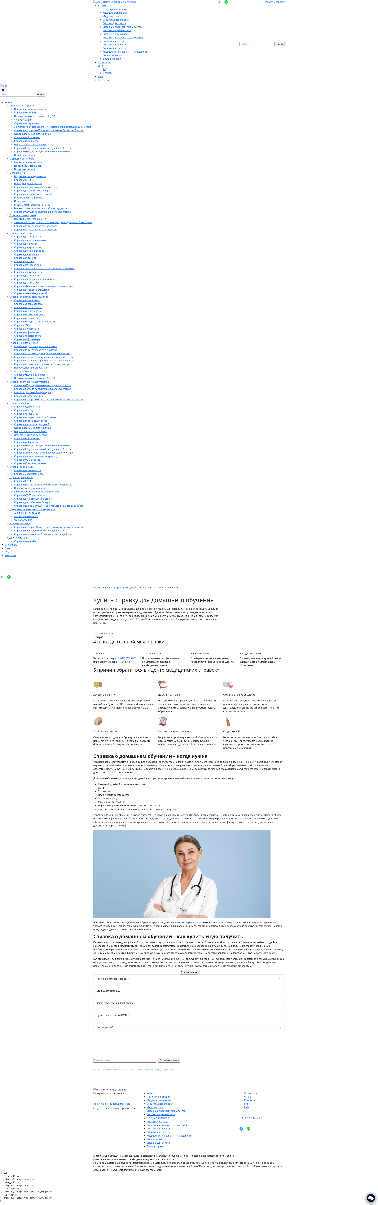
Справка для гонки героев (29, 250)
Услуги (102, 5)
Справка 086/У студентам (28, 396)
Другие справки (112, 58)
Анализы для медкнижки (28, 162)
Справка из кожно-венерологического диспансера (43, 357)
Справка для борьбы (26, 243)
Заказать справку (275, 2)
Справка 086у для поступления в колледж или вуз (42, 151)
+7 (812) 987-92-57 (126, 658)
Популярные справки (115, 9)
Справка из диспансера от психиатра (35, 229)
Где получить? (104, 1027)
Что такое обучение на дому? (113, 978)
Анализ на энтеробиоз (27, 512)
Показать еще (189, 972)
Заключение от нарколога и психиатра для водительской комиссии (53, 126)
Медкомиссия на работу (28, 197)
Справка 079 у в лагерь (27, 459)
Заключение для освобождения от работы (38, 491)
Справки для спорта (114, 23)
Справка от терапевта (27, 123)
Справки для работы (114, 48)
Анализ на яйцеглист (26, 516)
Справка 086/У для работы (29, 495)
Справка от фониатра (26, 332)
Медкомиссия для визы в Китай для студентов (40, 208)
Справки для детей (113, 41)
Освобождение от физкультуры (32, 133)
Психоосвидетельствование (30, 367)
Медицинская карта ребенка (30, 144)
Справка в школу (24, 410)
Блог (100, 76)
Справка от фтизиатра (27, 137)
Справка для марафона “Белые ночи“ (35, 279)
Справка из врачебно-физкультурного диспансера (43, 360)
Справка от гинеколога (27, 311)
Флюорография (23, 119)
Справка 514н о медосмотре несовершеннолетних (43, 286)
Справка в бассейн (25, 112)
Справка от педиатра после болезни (35, 321)
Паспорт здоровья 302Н (28, 183)
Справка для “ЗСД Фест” (27, 282)
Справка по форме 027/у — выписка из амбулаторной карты (49, 130)
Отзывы (107, 73)
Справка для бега (24, 261)
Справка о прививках (115, 34)
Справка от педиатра (26, 141)
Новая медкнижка (24, 155)
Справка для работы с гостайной (33, 194)
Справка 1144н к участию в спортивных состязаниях (44, 268)
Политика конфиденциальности (112, 1103)
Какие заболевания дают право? (115, 1003)
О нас (101, 65)
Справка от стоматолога (28, 307)
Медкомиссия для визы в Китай (32, 204)
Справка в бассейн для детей (31, 293)
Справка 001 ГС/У (24, 180)
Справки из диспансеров (117, 30)
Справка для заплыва (26, 254)
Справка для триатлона (27, 247)
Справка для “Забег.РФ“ (27, 275)
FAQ (105, 69)
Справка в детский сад (27, 406)
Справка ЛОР (21, 325)
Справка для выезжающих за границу (36, 187)
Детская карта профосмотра (30, 435)
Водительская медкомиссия (30, 109)
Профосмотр (21, 201)
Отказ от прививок (20, 371)
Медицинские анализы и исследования (125, 51)
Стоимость (104, 62)
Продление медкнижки (27, 165)
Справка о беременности (28, 474)
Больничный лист (113, 55)
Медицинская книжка (115, 12)
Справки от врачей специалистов (122, 26)
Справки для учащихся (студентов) (123, 37)
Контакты (103, 80)
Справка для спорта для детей (31, 289)
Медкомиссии (111, 16)
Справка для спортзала (27, 236)
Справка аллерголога (26, 328)
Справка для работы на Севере (32, 190)
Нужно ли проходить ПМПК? (112, 1015)
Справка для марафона (27, 265)
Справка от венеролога (27, 335)
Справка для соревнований (30, 240)
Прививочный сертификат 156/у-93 (34, 116)
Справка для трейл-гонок (28, 272)
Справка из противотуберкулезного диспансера (42, 353)
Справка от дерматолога (28, 303)
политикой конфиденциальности (159, 1069)
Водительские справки (116, 19)
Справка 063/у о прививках (29, 374)
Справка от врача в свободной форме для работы (43, 484)
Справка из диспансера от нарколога (35, 226)
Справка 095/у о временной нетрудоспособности (42, 148)
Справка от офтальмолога (29, 314)
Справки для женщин (115, 44)
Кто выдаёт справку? (108, 990)
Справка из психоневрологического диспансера (42, 364)
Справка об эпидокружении (30, 463)
